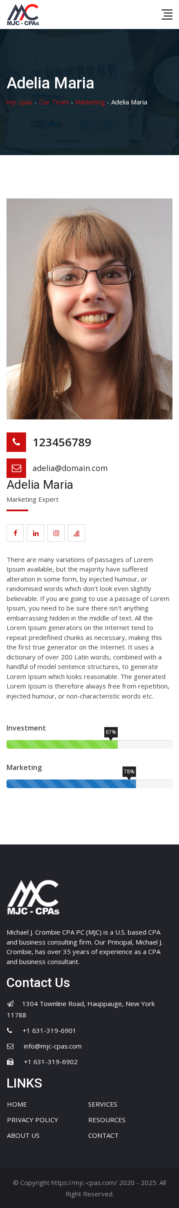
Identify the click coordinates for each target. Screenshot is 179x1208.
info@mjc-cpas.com (53, 1046)
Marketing (24, 767)
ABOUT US (23, 1135)
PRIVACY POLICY (32, 1119)
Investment (26, 728)
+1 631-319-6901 (49, 1030)
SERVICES (102, 1104)
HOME (17, 1104)
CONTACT (103, 1135)
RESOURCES (107, 1119)
